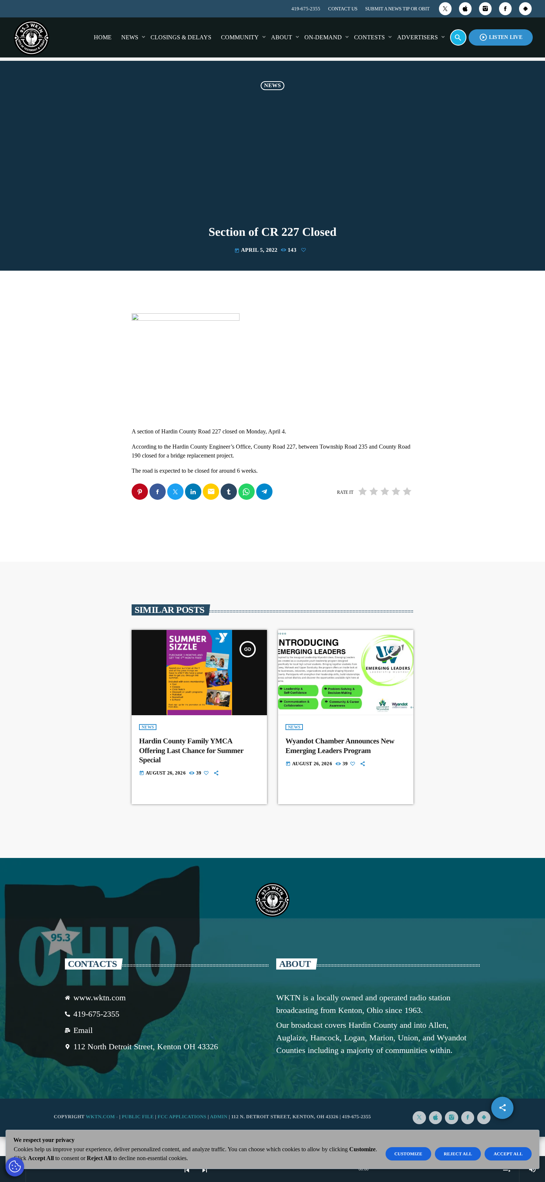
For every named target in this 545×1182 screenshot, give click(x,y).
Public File (137, 1116)
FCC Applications (182, 1116)
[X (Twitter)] (445, 8)
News (272, 86)
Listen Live (500, 37)
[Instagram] (485, 8)
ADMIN (218, 1116)
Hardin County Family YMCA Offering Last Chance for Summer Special (191, 750)
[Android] (525, 8)
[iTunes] (465, 8)
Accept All (508, 1153)
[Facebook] (505, 8)
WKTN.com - (102, 1116)
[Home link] (31, 37)
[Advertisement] (272, 159)
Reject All (458, 1153)
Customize (408, 1153)
